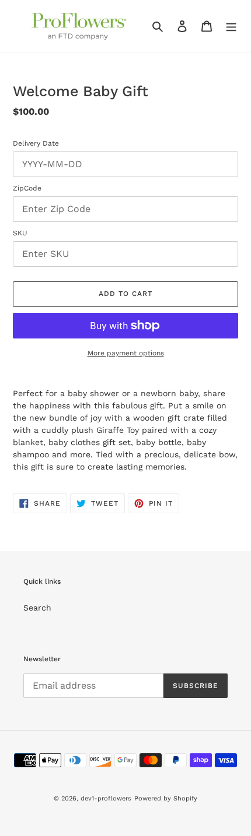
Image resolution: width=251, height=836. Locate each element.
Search (37, 607)
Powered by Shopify (165, 798)
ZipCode (27, 188)
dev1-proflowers (106, 798)
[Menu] (231, 26)
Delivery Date (36, 143)
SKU (20, 233)
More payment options (126, 353)
